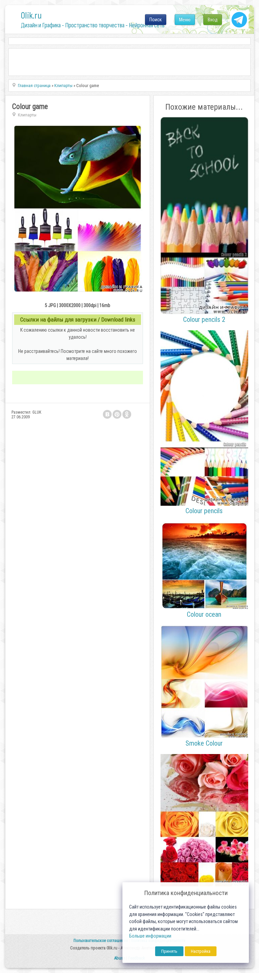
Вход (213, 19)
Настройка (200, 951)
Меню (185, 19)
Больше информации (150, 936)
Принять (169, 951)
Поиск (155, 19)
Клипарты (27, 114)
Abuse (119, 958)
